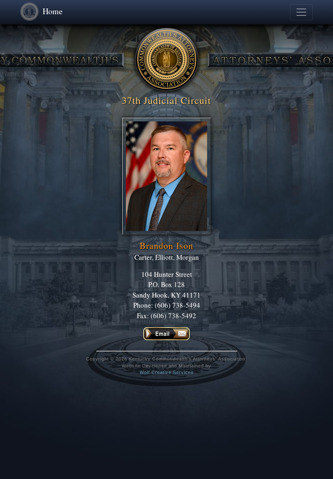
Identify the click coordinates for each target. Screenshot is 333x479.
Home (53, 11)
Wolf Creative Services (167, 372)
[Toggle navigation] (301, 12)
